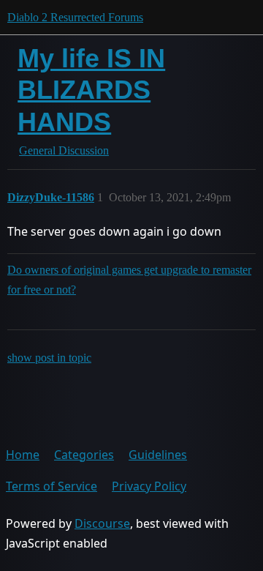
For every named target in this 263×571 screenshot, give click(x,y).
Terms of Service (51, 486)
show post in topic (49, 357)
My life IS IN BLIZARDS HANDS (91, 89)
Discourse (102, 523)
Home (22, 455)
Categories (84, 455)
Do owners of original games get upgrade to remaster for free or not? (129, 280)
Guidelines (158, 455)
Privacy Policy (149, 486)
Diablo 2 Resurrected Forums (75, 17)
